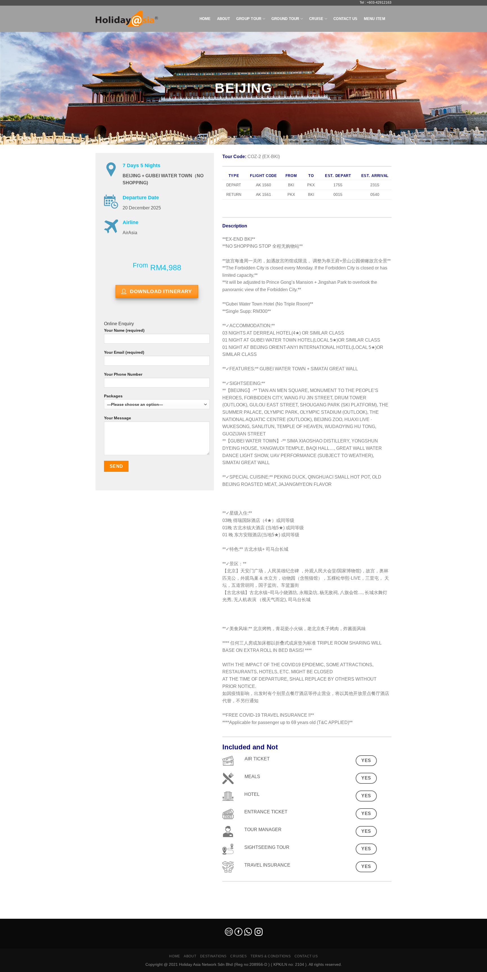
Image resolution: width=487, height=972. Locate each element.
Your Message (117, 418)
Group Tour (249, 19)
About (223, 19)
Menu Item (374, 19)
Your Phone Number (123, 374)
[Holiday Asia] (127, 19)
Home (205, 19)
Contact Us (345, 19)
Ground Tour (285, 19)
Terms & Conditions (271, 956)
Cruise (316, 19)
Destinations (213, 956)
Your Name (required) (124, 330)
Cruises (238, 956)
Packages (113, 396)
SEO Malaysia (12, 915)
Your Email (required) (124, 352)
